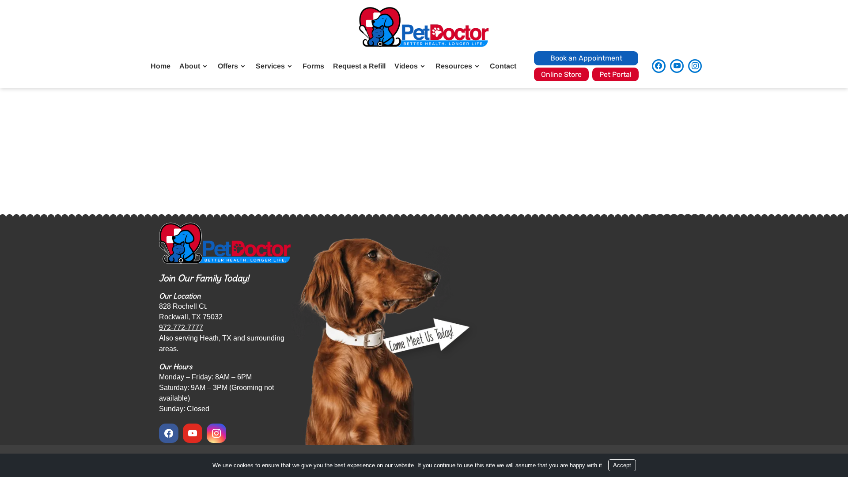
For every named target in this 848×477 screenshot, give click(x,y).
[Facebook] (659, 66)
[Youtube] (677, 66)
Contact (503, 66)
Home (160, 66)
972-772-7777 (181, 327)
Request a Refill (359, 66)
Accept (622, 465)
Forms (313, 66)
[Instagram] (695, 66)
